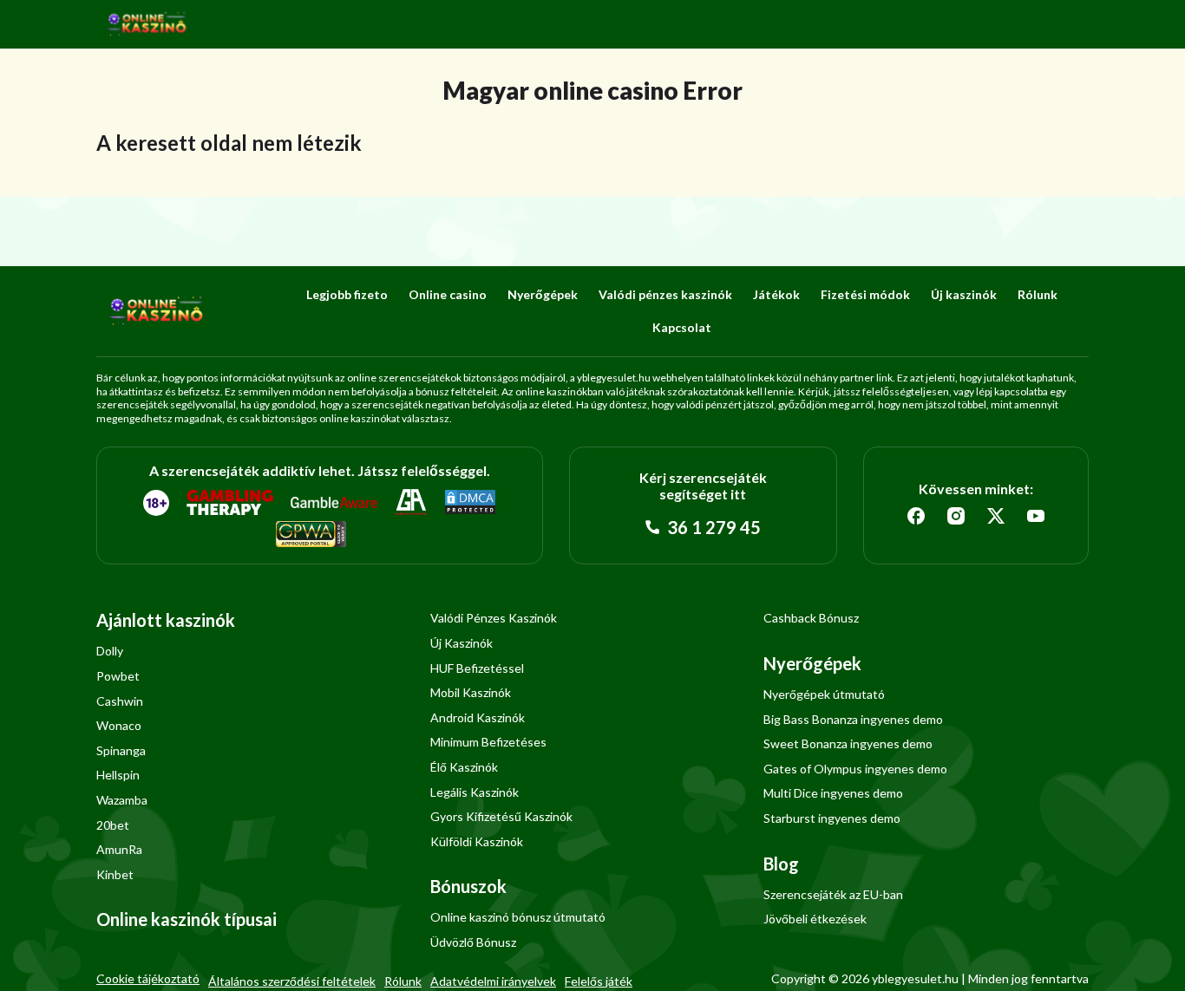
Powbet (118, 675)
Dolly (109, 650)
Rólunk (1037, 294)
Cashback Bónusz (811, 617)
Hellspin (118, 774)
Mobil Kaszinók (470, 692)
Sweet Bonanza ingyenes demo (848, 743)
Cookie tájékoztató (148, 978)
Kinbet (115, 874)
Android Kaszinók (477, 717)
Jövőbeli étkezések (815, 918)
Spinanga (121, 750)
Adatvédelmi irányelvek (493, 981)
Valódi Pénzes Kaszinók (493, 617)
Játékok (776, 294)
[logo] (147, 24)
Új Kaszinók (461, 643)
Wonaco (118, 725)
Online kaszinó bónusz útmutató (518, 917)
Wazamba (121, 799)
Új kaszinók (964, 294)
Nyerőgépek (542, 294)
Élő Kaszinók (464, 767)
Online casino (448, 294)
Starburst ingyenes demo (831, 818)
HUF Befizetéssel (477, 668)
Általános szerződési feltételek (292, 981)
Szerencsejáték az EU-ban (833, 894)
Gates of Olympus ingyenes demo (855, 768)
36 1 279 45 (712, 527)
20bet (112, 825)
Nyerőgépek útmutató (824, 694)
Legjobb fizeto (347, 294)
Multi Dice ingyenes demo (833, 793)
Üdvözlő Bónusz (473, 942)
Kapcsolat (681, 327)
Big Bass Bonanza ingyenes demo (853, 719)
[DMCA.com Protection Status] (470, 503)
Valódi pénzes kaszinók (665, 294)
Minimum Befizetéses (488, 741)
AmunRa (119, 849)
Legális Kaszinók (474, 792)
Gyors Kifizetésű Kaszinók (501, 816)
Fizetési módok (865, 294)
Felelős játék (598, 981)
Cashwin (119, 701)
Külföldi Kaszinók (476, 841)
